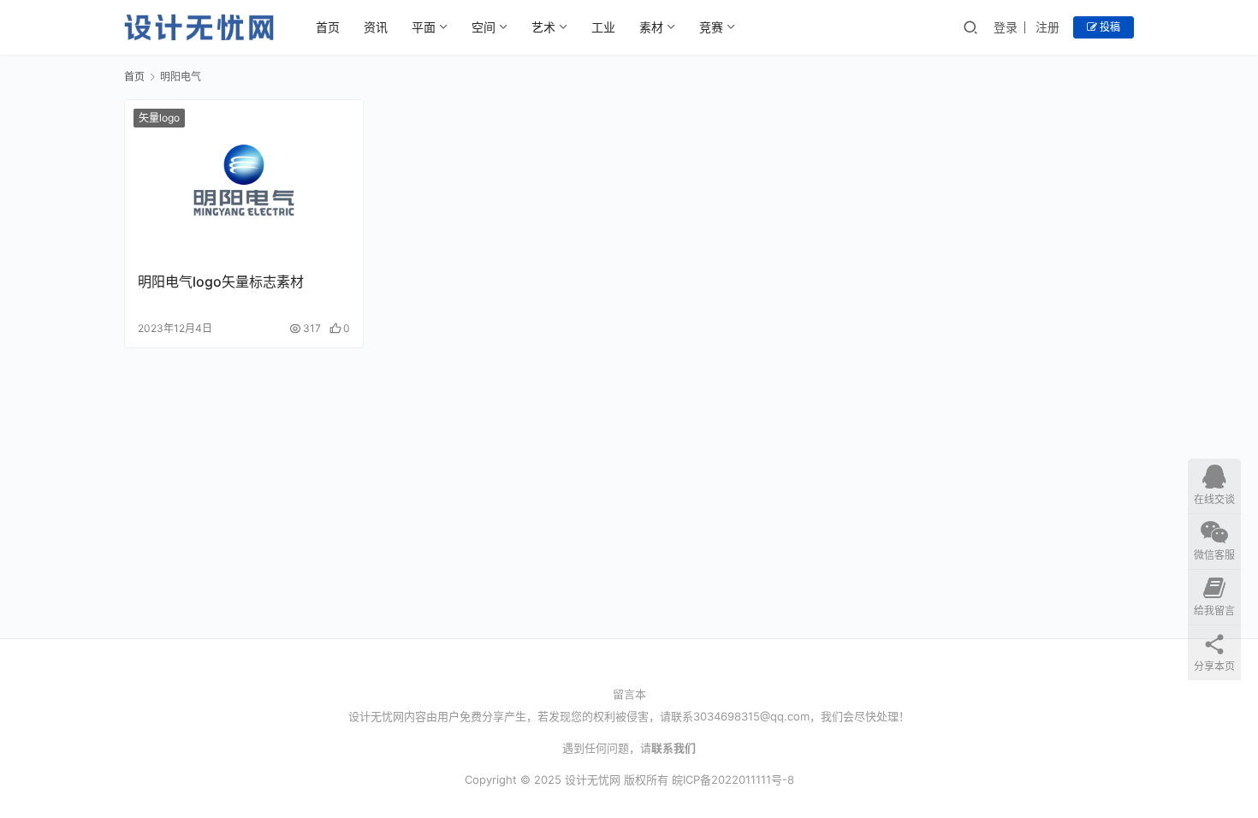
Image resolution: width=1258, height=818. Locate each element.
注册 (1047, 27)
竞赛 (711, 27)
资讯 (376, 27)
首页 (328, 27)
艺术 (543, 27)
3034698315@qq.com (751, 716)
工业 (603, 27)
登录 (1006, 27)
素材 (651, 27)
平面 (424, 27)
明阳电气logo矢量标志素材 (221, 281)
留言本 (629, 694)
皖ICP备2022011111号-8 (733, 779)
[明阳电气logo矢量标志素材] (244, 179)
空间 (483, 27)
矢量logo (159, 117)
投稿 (1108, 27)
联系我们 (673, 748)
